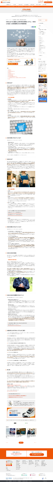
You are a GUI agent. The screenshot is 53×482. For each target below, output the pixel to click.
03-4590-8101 (17, 454)
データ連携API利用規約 (8, 470)
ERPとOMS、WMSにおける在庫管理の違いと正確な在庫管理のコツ (17, 395)
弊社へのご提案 (43, 465)
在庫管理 (31, 420)
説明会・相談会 (32, 4)
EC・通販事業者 (14, 19)
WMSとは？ (9, 72)
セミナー (41, 51)
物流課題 (41, 64)
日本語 (47, 0)
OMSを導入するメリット (11, 71)
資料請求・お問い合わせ (37, 454)
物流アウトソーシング (42, 46)
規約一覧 (7, 467)
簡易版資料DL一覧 (43, 463)
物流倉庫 (39, 61)
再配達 (40, 49)
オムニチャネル (41, 41)
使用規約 (7, 468)
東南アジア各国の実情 (24, 463)
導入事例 (14, 4)
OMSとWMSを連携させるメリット (12, 76)
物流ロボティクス (40, 71)
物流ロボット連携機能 (18, 465)
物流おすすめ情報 (38, 4)
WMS (11, 420)
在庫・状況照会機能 (18, 463)
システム (13, 420)
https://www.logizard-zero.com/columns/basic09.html (14, 325)
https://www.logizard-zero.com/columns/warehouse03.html (15, 215)
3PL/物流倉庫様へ (26, 4)
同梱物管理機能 (17, 464)
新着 (39, 25)
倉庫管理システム (9, 4)
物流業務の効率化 (42, 45)
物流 (32, 420)
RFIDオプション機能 (18, 466)
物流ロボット (41, 40)
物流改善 (45, 64)
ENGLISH (51, 0)
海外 (40, 50)
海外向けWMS (20, 4)
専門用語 (18, 19)
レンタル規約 (7, 469)
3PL (8, 420)
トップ (6, 466)
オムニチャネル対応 (18, 468)
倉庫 (23, 420)
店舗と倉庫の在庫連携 (18, 467)
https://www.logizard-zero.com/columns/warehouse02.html (15, 213)
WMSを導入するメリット (11, 73)
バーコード (16, 420)
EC (9, 420)
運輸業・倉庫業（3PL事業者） (23, 19)
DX (40, 44)
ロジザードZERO (5, 2)
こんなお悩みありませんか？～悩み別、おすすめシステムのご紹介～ (17, 77)
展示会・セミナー (30, 464)
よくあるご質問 (44, 4)
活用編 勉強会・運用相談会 (31, 463)
